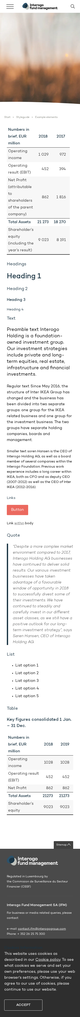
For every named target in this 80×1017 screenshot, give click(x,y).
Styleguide (22, 117)
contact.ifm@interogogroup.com (42, 929)
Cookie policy (47, 960)
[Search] (71, 6)
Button (17, 510)
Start (7, 117)
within (19, 523)
